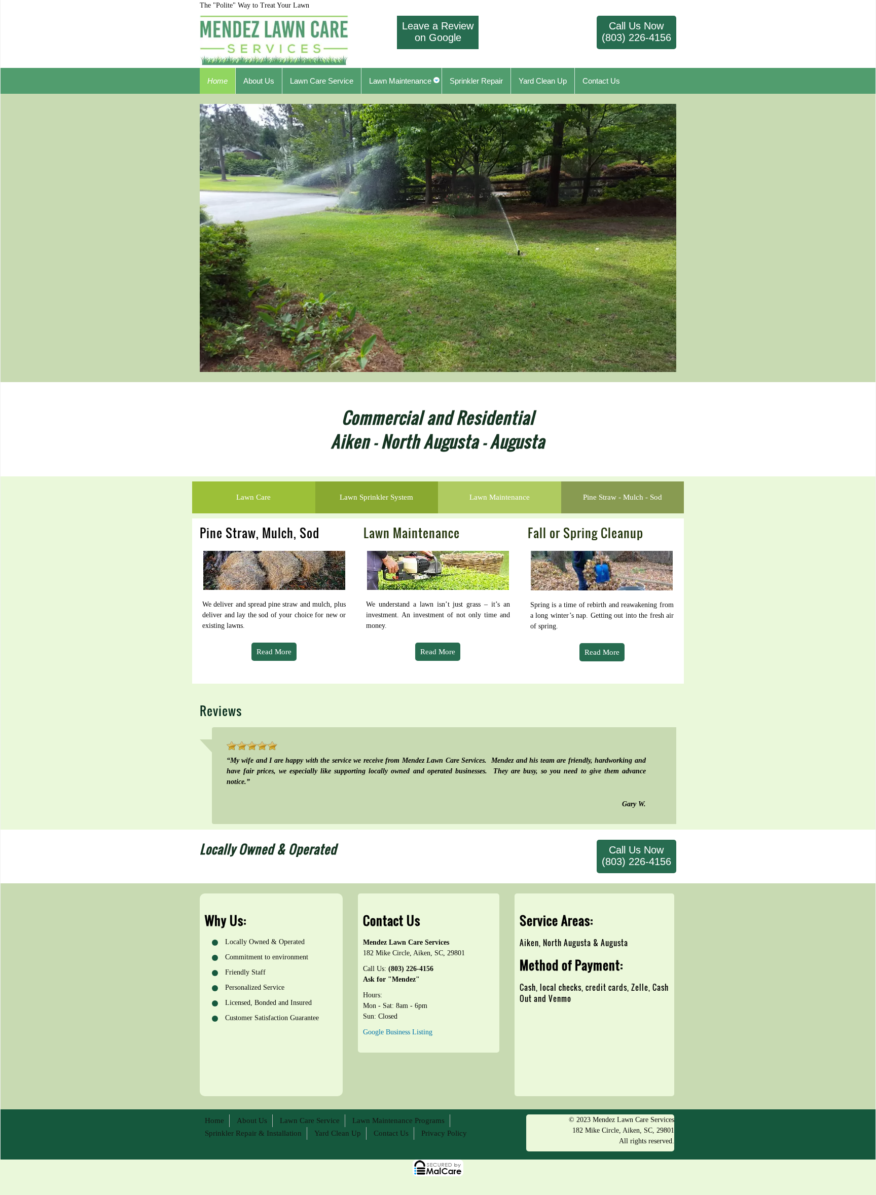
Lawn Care (253, 497)
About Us (252, 1120)
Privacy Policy (444, 1133)
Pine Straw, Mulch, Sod (259, 533)
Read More (274, 652)
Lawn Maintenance (499, 497)
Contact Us (391, 1133)
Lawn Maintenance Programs (398, 1120)
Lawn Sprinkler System (376, 497)
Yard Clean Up (337, 1133)
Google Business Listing (397, 1032)
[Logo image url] (274, 40)
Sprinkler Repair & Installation (253, 1133)
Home (214, 1120)
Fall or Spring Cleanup (585, 533)
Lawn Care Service (310, 1120)
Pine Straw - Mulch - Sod (622, 497)
